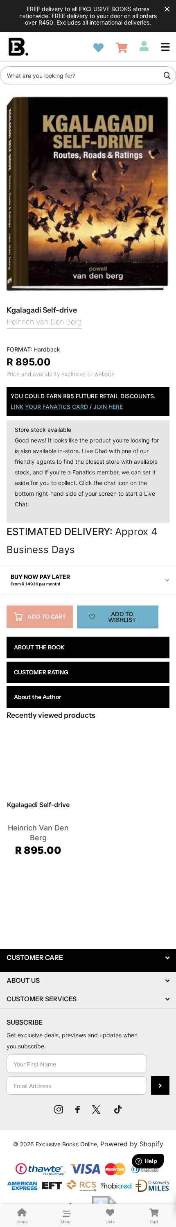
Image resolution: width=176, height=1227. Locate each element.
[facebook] (77, 1109)
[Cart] (121, 48)
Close (167, 9)
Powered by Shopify (131, 1144)
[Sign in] (144, 46)
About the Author (37, 697)
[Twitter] (97, 1109)
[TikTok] (118, 1109)
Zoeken (167, 75)
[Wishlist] (98, 48)
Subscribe (160, 1085)
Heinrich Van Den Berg (44, 322)
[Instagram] (58, 1109)
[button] (165, 46)
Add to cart (46, 616)
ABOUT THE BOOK (39, 647)
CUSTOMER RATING (41, 672)
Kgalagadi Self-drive (38, 805)
